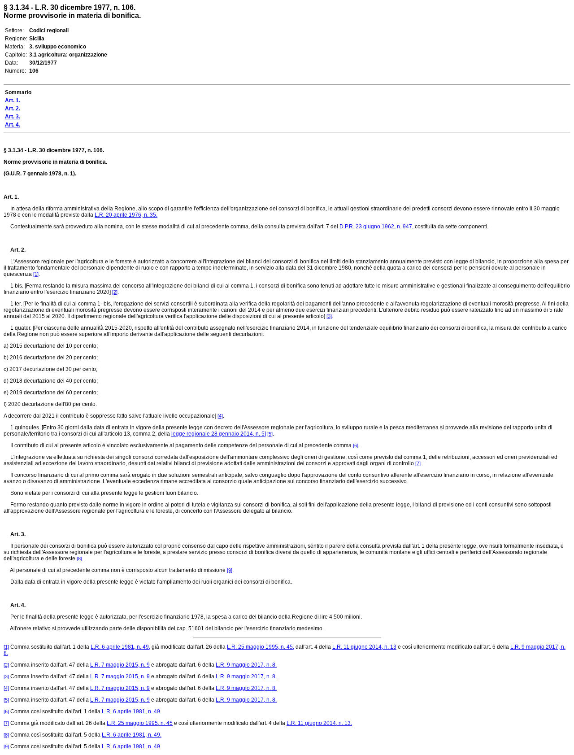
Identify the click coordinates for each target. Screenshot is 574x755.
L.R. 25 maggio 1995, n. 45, (260, 647)
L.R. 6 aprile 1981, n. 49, (120, 647)
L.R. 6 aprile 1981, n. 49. (131, 711)
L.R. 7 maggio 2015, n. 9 (120, 665)
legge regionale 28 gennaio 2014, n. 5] (218, 434)
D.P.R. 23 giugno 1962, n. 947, (376, 226)
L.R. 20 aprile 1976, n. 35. (126, 215)
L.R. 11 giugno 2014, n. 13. (319, 723)
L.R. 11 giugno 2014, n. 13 (364, 647)
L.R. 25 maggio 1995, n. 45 (140, 723)
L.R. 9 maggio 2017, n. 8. (246, 665)
